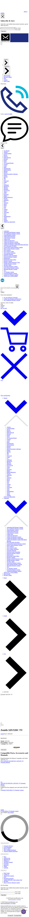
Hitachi (5, 172)
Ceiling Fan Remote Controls (11, 242)
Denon (5, 155)
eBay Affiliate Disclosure (10, 850)
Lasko (5, 182)
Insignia (6, 176)
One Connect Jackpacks (9, 253)
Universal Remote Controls (10, 273)
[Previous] (1, 725)
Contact (6, 80)
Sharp (5, 205)
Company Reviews (8, 846)
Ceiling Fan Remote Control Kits (12, 243)
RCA (5, 201)
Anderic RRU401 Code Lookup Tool (13, 880)
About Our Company (9, 875)
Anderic (6, 152)
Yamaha (6, 220)
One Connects (7, 250)
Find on (11, 748)
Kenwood (6, 181)
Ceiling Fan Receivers (9, 240)
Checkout (7, 395)
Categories (6, 66)
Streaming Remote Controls (10, 269)
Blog (5, 78)
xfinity (5, 217)
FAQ (5, 877)
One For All (7, 190)
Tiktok (5, 866)
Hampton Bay (7, 168)
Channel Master (7, 153)
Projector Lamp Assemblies (10, 255)
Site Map (6, 881)
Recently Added (8, 77)
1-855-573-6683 (8, 114)
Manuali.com (7, 859)
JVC (5, 179)
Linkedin (6, 867)
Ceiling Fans (7, 239)
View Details (10, 812)
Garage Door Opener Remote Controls (13, 247)
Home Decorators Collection (11, 174)
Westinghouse (7, 216)
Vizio (5, 215)
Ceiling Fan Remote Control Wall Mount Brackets (16, 244)
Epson (5, 160)
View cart (3, 395)
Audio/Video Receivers (9, 236)
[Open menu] (1, 43)
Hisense (6, 171)
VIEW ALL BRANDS (9, 222)
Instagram (6, 865)
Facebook (6, 863)
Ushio (5, 211)
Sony (5, 207)
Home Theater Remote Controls (11, 248)
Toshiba (6, 209)
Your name (17, 29)
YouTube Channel (8, 862)
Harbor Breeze (7, 170)
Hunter (5, 175)
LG (4, 183)
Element (6, 159)
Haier (5, 167)
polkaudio (6, 200)
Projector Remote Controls (10, 257)
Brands (6, 59)
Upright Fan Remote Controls (11, 274)
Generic (6, 164)
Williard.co (6, 861)
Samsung (6, 202)
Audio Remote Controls (9, 235)
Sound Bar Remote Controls (11, 266)
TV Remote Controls (9, 272)
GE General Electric (9, 163)
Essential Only (17, 915)
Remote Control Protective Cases (12, 262)
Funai (5, 161)
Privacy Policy (7, 848)
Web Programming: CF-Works (14, 899)
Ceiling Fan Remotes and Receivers (12, 299)
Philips (5, 196)
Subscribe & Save (5, 41)
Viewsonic (6, 212)
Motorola (6, 189)
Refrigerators (7, 258)
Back (2, 148)
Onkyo (5, 191)
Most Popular (7, 75)
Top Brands (6, 150)
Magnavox (6, 186)
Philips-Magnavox (8, 197)
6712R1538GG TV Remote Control (9, 811)
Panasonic (6, 194)
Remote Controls (8, 261)
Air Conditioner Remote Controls (12, 233)
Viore (5, 213)
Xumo (5, 219)
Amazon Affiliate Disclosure (11, 851)
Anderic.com (7, 858)
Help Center (7, 81)
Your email (17, 28)
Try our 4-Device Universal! (11, 297)
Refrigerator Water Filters (10, 259)
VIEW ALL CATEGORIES (11, 276)
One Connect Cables (9, 251)
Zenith (5, 616)
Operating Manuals (8, 254)
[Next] (2, 725)
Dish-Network (7, 157)
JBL (5, 178)
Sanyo (5, 204)
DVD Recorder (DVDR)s (10, 246)
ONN (5, 193)
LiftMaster (6, 185)
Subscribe (3, 31)
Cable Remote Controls (9, 237)
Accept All (10, 915)
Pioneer (5, 198)
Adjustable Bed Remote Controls (12, 232)
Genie (5, 165)
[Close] (1, 723)
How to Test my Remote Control (12, 882)
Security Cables (7, 265)
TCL (5, 208)
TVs (5, 270)
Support (2, 305)
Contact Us (6, 874)
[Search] (1, 290)
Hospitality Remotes (9, 878)
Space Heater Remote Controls (11, 268)
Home (5, 577)
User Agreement (8, 847)
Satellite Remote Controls (10, 263)
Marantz (6, 187)
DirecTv (6, 156)
